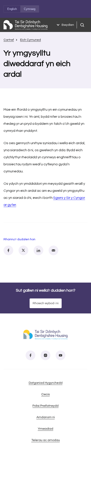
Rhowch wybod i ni (46, 303)
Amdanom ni (45, 417)
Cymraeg (29, 9)
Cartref (9, 39)
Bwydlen (68, 24)
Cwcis (45, 394)
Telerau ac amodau (45, 440)
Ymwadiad (45, 428)
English (12, 9)
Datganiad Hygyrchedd (46, 382)
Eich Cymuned (30, 39)
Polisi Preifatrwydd (45, 405)
